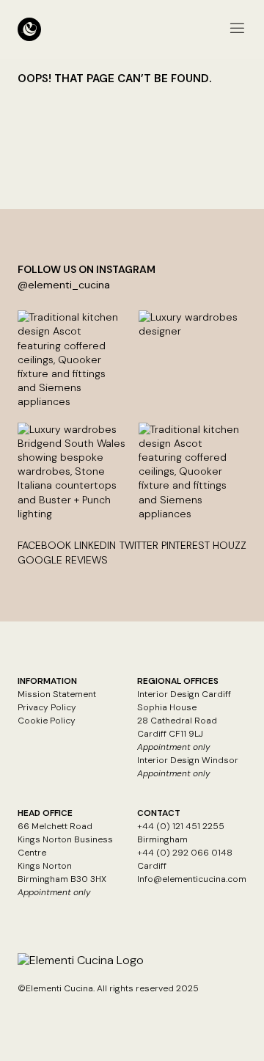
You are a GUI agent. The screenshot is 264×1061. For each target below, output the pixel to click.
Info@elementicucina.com (191, 879)
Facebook (44, 545)
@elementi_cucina (64, 284)
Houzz (229, 545)
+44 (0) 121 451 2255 (180, 826)
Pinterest (185, 545)
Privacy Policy (47, 707)
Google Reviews (63, 559)
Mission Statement (57, 694)
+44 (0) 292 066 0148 (184, 852)
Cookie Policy (47, 720)
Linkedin (95, 545)
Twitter (139, 545)
